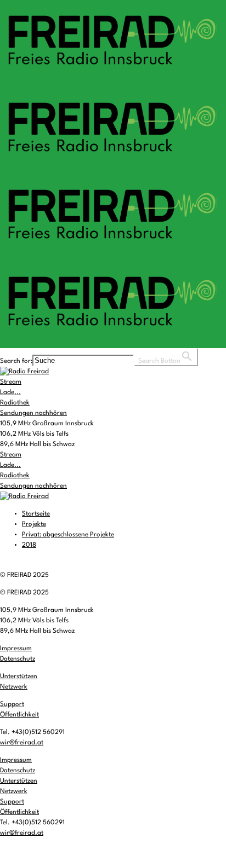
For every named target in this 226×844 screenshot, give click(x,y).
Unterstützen (18, 676)
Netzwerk (13, 687)
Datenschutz (17, 659)
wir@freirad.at (21, 742)
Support (12, 704)
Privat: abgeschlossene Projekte (68, 534)
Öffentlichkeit (19, 715)
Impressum (16, 648)
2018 (29, 545)
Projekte (34, 524)
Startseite (36, 514)
